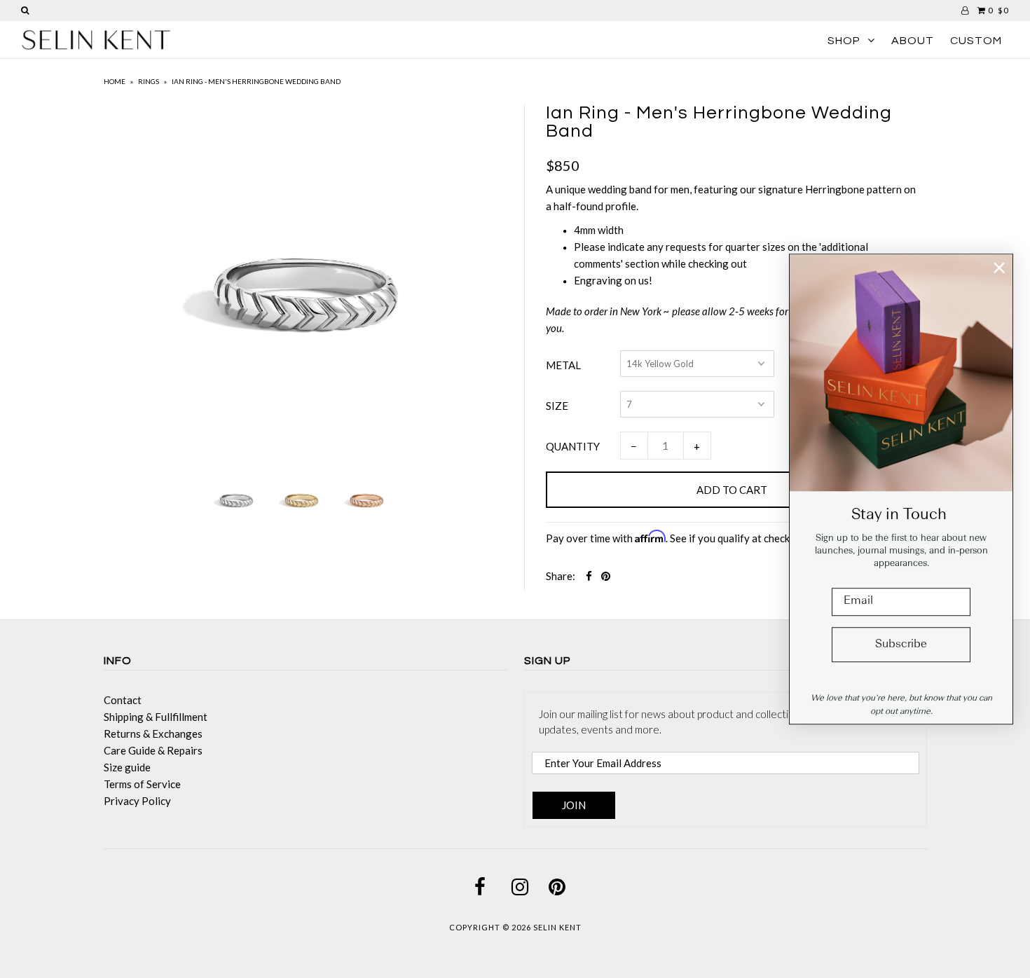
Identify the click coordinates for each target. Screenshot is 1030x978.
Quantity (573, 446)
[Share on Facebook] (589, 575)
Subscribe (901, 644)
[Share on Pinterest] (605, 575)
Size (557, 405)
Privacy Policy (137, 800)
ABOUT (912, 40)
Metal (563, 365)
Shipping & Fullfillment (155, 716)
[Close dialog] (999, 267)
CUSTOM (976, 40)
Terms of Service (142, 784)
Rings (148, 81)
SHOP (844, 40)
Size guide (127, 767)
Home (114, 81)
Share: (560, 576)
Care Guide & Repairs (153, 750)
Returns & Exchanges (153, 733)
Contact (123, 700)
